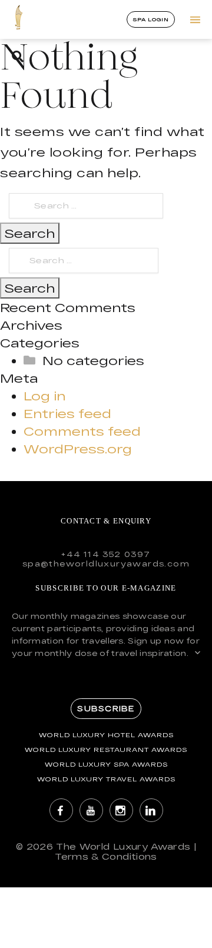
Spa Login (151, 19)
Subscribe (105, 708)
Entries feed (67, 413)
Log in (44, 396)
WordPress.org (78, 449)
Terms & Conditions (106, 856)
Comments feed (82, 431)
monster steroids (62, 307)
